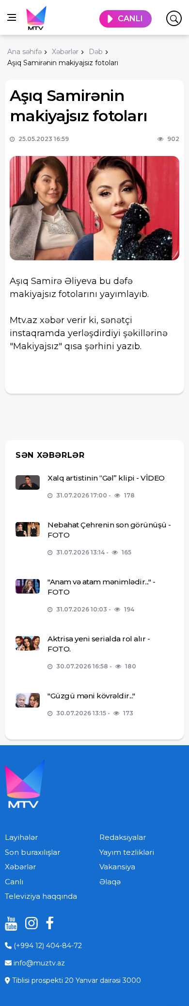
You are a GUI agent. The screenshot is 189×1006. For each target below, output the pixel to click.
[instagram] (28, 923)
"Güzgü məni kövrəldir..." (91, 695)
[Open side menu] (11, 17)
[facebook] (48, 923)
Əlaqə (110, 881)
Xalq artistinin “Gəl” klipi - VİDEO (106, 477)
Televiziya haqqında (41, 896)
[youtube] (8, 923)
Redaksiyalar (122, 837)
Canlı (14, 881)
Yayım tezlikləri (126, 852)
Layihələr (21, 837)
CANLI (130, 18)
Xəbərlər (20, 866)
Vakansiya (117, 866)
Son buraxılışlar (32, 852)
